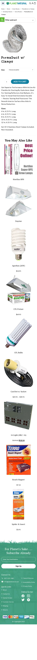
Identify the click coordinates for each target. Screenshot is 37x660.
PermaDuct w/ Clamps (28, 9)
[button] (3, 3)
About (5, 590)
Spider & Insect (18, 524)
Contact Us (6, 594)
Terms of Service (28, 578)
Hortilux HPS (18, 179)
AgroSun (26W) (18, 265)
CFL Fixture (18, 309)
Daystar (18, 221)
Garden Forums (7, 598)
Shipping (5, 606)
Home (3, 9)
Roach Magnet (18, 479)
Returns (5, 610)
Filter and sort (11, 20)
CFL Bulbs (18, 352)
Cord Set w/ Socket (18, 391)
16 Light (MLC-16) (18, 435)
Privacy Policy (27, 586)
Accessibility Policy (29, 582)
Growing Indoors (7, 11)
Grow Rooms (16, 9)
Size (3, 70)
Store (8, 9)
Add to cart (20, 81)
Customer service (8, 602)
